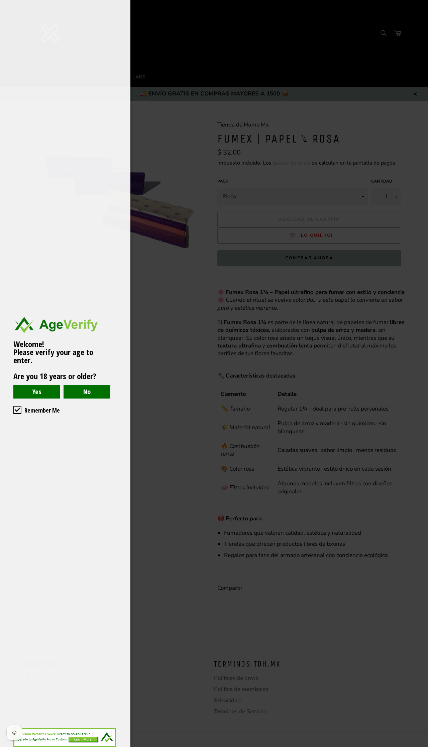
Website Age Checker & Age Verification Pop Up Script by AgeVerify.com (419, 745)
